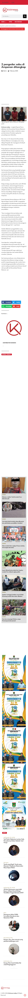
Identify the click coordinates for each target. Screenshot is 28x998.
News (3, 21)
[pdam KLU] (14, 726)
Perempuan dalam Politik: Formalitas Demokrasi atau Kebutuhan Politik (11, 916)
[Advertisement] (14, 47)
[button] (6, 302)
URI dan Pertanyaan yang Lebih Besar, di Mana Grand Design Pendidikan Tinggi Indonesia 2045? (14, 891)
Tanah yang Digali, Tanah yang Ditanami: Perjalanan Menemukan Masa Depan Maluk (13, 866)
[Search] (25, 16)
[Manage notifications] (25, 995)
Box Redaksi (5, 2)
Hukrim (5, 71)
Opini (10, 21)
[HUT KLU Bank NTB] (14, 829)
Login (12, 2)
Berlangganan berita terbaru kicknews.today (12, 29)
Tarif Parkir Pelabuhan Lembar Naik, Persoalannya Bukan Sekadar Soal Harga (14, 841)
